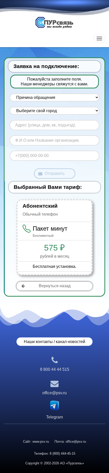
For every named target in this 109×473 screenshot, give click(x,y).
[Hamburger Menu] (99, 38)
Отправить (55, 173)
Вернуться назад (54, 286)
